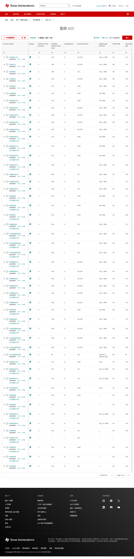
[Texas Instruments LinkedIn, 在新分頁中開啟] (103, 508)
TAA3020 (12, 72)
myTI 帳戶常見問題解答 (45, 523)
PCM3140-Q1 (13, 108)
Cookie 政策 (16, 548)
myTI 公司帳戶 (74, 504)
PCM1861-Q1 (13, 362)
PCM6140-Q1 (13, 122)
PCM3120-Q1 (13, 165)
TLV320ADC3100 (15, 354)
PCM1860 (12, 395)
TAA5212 (12, 64)
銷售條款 (35, 548)
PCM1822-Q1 (13, 155)
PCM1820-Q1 (13, 137)
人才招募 (8, 504)
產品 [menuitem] (6, 14)
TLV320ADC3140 (15, 338)
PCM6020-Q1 (13, 262)
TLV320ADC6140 (15, 328)
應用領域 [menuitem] (16, 14)
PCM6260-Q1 (13, 286)
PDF (19, 59)
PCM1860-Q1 (13, 388)
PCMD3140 (13, 224)
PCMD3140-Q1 (14, 181)
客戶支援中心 (41, 512)
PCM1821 (12, 215)
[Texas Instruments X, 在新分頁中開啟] (118, 501)
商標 (50, 548)
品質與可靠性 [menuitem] (40, 14)
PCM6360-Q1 (13, 302)
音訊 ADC (48, 20)
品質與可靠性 (41, 519)
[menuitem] (127, 14)
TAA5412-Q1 (13, 57)
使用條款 (44, 548)
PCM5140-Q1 (13, 115)
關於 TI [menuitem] (63, 14)
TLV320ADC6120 (15, 252)
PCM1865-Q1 (13, 423)
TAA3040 (12, 79)
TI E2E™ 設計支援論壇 (44, 504)
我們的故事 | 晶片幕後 (12, 512)
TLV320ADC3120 (15, 234)
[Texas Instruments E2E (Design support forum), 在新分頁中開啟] (111, 508)
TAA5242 (12, 86)
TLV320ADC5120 (15, 243)
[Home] (19, 6)
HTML (23, 59)
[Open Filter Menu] (15, 52)
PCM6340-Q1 (13, 293)
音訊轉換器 (36, 20)
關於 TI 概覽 (9, 500)
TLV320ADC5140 (15, 347)
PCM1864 (12, 430)
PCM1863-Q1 (13, 378)
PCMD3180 (13, 319)
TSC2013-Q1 (13, 438)
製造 (6, 523)
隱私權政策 (26, 548)
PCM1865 (12, 466)
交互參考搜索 (41, 508)
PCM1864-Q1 (13, 414)
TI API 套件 (73, 500)
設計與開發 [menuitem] (27, 14)
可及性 (7, 548)
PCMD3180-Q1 (14, 129)
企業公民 (8, 527)
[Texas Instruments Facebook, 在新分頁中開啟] (111, 501)
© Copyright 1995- (12, 552)
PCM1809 (12, 93)
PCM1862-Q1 (13, 369)
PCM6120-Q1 (13, 189)
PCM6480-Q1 (13, 271)
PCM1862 (12, 404)
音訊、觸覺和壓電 (22, 20)
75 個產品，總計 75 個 (45, 38)
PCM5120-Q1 (13, 174)
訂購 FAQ (73, 512)
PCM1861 (12, 447)
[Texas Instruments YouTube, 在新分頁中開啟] (118, 508)
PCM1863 (12, 457)
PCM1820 (12, 205)
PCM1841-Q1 (13, 100)
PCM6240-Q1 (13, 279)
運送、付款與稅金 (76, 508)
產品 (11, 20)
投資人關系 (8, 519)
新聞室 (7, 508)
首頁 (6, 20)
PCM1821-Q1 (13, 146)
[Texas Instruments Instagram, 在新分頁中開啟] (103, 501)
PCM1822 (12, 196)
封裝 (38, 515)
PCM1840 (12, 310)
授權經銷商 (73, 515)
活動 (6, 515)
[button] (112, 475)
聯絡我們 (40, 500)
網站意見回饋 (59, 548)
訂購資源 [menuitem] (53, 14)
